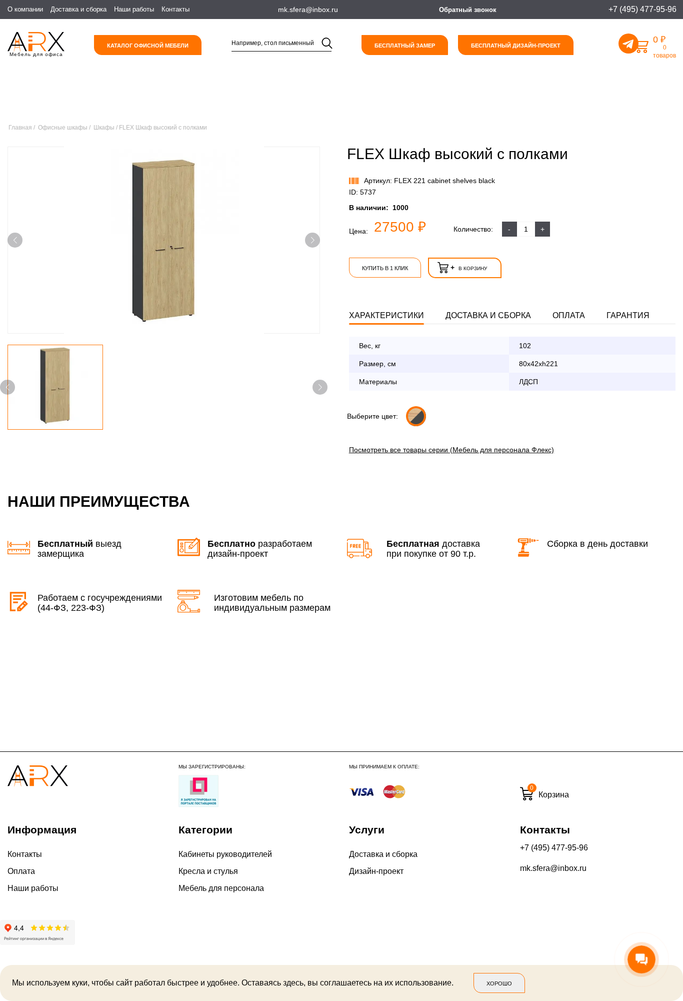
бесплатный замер (404, 46)
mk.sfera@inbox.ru (553, 868)
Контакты (176, 9)
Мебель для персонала (221, 888)
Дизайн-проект (376, 871)
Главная (20, 127)
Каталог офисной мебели (147, 46)
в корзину (468, 268)
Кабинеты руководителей (225, 854)
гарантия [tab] (628, 315)
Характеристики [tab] (386, 315)
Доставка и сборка (78, 9)
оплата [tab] (568, 315)
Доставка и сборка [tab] (488, 315)
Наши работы (134, 9)
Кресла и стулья (208, 871)
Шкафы (104, 127)
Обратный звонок (467, 10)
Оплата (21, 871)
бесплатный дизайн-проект (515, 46)
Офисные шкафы (63, 127)
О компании (25, 9)
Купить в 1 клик (385, 268)
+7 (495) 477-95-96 (554, 847)
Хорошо (499, 983)
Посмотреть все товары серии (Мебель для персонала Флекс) (451, 450)
